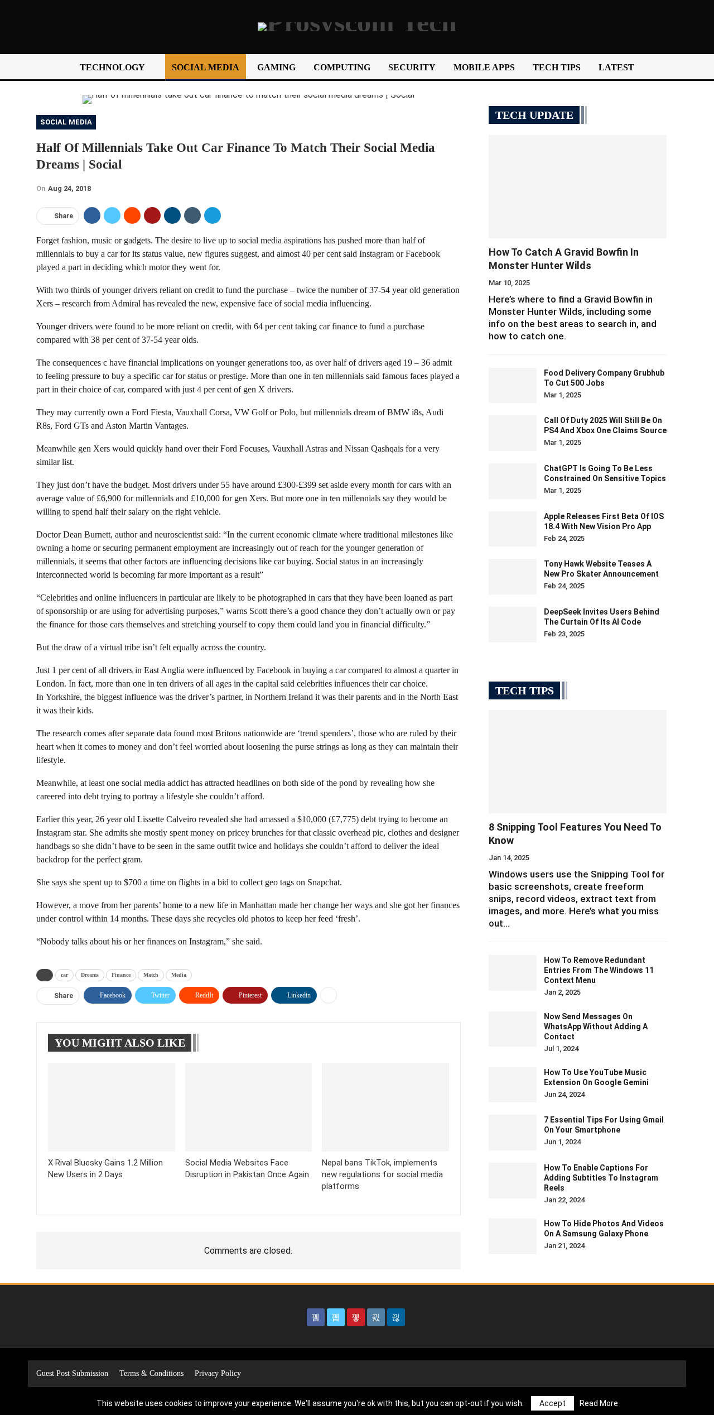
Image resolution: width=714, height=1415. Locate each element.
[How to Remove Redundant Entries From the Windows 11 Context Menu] (513, 973)
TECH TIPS (557, 67)
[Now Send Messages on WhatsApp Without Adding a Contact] (513, 1029)
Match (150, 975)
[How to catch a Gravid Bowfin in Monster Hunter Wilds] (578, 186)
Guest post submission (72, 1373)
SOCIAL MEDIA (205, 67)
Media (178, 975)
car (64, 975)
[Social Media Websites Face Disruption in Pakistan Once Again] (248, 1107)
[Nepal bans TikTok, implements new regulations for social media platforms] (385, 1107)
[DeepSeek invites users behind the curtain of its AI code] (513, 624)
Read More (599, 1403)
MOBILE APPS (484, 67)
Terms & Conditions (151, 1373)
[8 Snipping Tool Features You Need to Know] (578, 761)
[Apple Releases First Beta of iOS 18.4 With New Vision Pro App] (513, 529)
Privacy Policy (218, 1373)
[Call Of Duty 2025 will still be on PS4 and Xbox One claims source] (513, 433)
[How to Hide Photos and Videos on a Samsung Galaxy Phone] (513, 1236)
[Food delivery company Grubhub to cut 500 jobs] (513, 386)
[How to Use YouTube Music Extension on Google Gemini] (513, 1085)
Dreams (90, 975)
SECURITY (412, 67)
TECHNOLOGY (112, 67)
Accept (552, 1403)
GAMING (276, 67)
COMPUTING (341, 67)
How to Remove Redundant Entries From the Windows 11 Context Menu (599, 970)
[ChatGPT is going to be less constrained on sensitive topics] (513, 481)
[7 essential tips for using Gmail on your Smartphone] (513, 1132)
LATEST (616, 67)
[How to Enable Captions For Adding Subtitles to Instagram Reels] (513, 1180)
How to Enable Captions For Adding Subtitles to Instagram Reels (601, 1177)
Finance (121, 975)
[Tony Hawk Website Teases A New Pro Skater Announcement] (513, 576)
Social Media (66, 122)
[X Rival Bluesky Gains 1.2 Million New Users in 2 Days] (111, 1107)
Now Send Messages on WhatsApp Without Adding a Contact (596, 1026)
